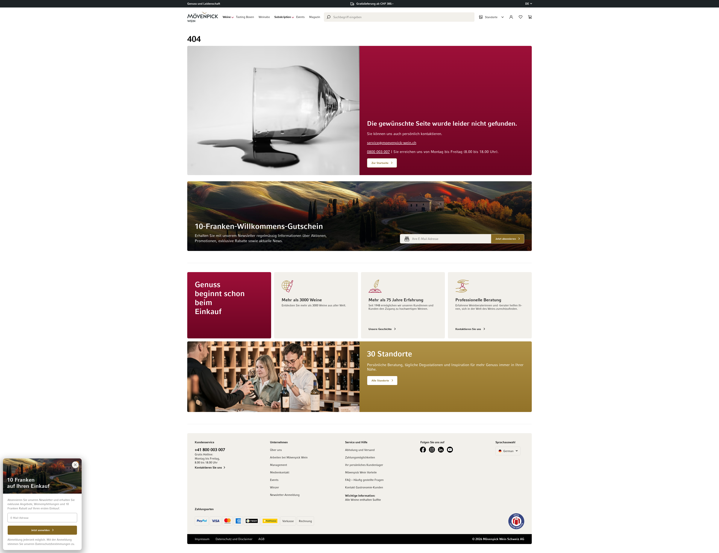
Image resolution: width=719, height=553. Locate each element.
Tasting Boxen (245, 16)
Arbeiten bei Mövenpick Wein (289, 457)
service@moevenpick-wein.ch (391, 142)
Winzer (274, 487)
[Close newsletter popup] (75, 464)
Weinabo (264, 16)
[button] (528, 4)
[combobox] (399, 17)
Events (300, 16)
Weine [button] (227, 16)
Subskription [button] (282, 16)
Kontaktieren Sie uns (208, 467)
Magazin (314, 16)
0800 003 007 (378, 151)
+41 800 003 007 (210, 449)
